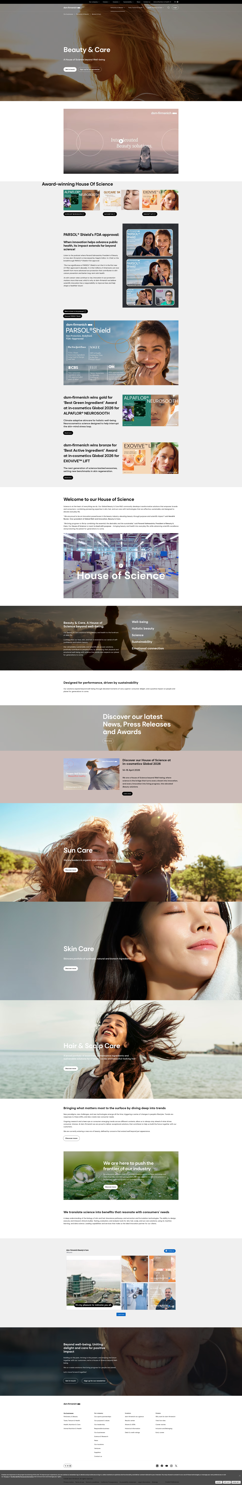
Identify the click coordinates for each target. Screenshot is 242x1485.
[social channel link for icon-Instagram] (171, 1465)
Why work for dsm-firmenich (165, 1417)
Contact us (98, 1456)
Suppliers (97, 1452)
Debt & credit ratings (132, 1432)
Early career (160, 1432)
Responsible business (101, 1428)
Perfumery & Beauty (82, 14)
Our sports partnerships (102, 1417)
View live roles (161, 1421)
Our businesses (68, 14)
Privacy (6, 1477)
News (96, 1440)
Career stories (161, 1425)
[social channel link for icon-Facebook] (162, 1465)
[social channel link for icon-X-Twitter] (176, 1465)
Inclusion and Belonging (164, 1428)
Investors (128, 1413)
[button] (168, 7)
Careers (158, 1413)
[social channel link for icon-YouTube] (166, 1465)
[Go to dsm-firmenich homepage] (72, 8)
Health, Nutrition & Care (72, 1425)
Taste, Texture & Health (72, 1421)
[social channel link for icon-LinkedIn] (157, 1465)
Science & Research (101, 1436)
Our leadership (99, 1425)
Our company (98, 1413)
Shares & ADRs (130, 1425)
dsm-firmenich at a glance (134, 1417)
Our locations (99, 1444)
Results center (130, 1421)
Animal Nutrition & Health (72, 1428)
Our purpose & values (101, 1421)
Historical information (132, 1428)
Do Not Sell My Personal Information (22, 1477)
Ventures (97, 1448)
